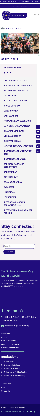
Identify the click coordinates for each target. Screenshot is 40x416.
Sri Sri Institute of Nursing (10, 369)
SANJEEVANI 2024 (11, 116)
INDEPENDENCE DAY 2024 (15, 159)
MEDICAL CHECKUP (12, 136)
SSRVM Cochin (16, 15)
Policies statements (8, 341)
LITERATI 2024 (10, 197)
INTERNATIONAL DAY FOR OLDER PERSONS (18, 211)
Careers (4, 337)
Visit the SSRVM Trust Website (13, 408)
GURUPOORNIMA (11, 111)
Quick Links (5, 391)
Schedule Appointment (9, 348)
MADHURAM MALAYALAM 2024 (17, 126)
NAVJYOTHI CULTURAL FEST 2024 (18, 146)
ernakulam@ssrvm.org (17, 325)
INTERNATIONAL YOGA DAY (15, 101)
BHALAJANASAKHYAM (14, 131)
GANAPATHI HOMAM (12, 141)
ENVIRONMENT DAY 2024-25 (15, 81)
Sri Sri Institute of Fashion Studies (14, 372)
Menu (36, 15)
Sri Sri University (7, 361)
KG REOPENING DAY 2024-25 (16, 91)
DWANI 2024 (9, 187)
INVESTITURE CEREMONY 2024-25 (18, 86)
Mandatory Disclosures (10, 344)
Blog (3, 387)
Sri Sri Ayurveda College (10, 365)
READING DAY (10, 96)
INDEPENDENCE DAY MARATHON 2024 (18, 152)
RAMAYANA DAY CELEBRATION (17, 121)
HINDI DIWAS (9, 192)
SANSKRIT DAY (10, 172)
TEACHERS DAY (11, 177)
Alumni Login (6, 384)
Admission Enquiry (20, 6)
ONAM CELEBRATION (13, 182)
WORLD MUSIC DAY (12, 106)
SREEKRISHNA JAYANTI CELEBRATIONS (14, 165)
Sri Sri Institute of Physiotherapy (13, 376)
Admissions (5, 334)
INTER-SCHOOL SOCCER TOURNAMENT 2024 (14, 203)
